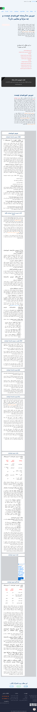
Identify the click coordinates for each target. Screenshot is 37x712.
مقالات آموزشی (22, 11)
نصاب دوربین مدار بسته (31, 124)
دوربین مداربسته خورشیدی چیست (28, 31)
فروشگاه (31, 11)
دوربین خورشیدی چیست (27, 50)
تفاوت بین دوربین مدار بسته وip (13, 232)
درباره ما (11, 11)
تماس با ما (6, 11)
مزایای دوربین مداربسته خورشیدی (26, 63)
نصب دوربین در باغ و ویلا (14, 305)
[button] (12, 686)
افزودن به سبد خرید (20, 579)
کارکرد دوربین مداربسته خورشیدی (26, 56)
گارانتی (2, 11)
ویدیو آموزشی (16, 11)
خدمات (27, 11)
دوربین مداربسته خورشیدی (29, 113)
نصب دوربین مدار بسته (18, 84)
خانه (35, 11)
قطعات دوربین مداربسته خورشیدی (26, 55)
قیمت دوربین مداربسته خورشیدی (26, 66)
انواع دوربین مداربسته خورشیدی (26, 61)
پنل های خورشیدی (18, 220)
